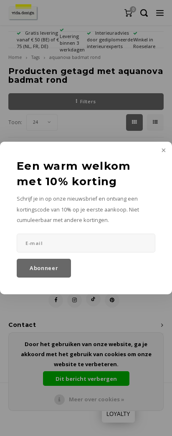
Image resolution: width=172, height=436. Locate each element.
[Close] (163, 151)
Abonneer (44, 268)
